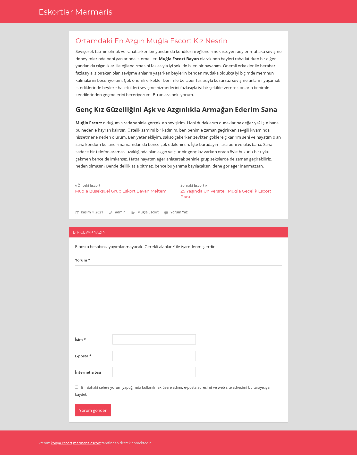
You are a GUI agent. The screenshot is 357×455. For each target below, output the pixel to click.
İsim (80, 339)
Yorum (82, 260)
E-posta (83, 356)
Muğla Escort (148, 212)
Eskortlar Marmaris (75, 12)
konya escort (61, 442)
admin (120, 212)
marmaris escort (87, 442)
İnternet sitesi (88, 372)
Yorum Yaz (179, 212)
